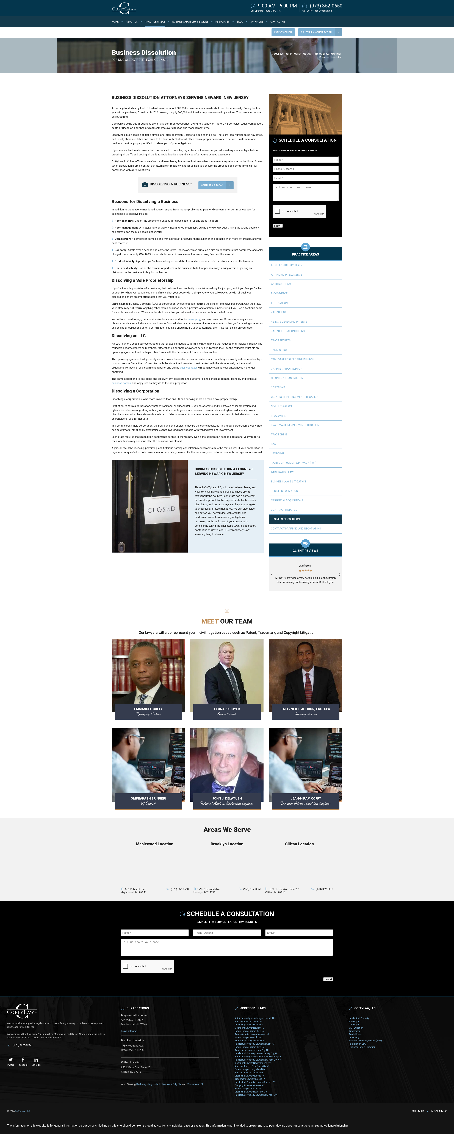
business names (121, 383)
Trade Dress (279, 434)
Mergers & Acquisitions (287, 500)
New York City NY (171, 1084)
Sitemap (418, 1111)
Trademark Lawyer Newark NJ (250, 1040)
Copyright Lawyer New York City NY (253, 1063)
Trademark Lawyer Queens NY (250, 1079)
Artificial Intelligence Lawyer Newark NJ (255, 1018)
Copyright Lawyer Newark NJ (249, 1027)
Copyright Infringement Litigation (294, 397)
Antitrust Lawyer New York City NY (252, 1066)
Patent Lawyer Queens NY (248, 1088)
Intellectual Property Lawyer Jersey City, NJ (256, 1053)
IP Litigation (279, 302)
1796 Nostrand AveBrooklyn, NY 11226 (206, 891)
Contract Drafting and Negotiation (296, 528)
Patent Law (278, 312)
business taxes (189, 367)
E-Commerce (279, 293)
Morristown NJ (195, 1084)
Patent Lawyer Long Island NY (250, 1069)
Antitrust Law (281, 284)
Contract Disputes (284, 509)
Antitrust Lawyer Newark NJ (249, 1021)
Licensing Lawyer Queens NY (249, 1075)
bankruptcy (194, 319)
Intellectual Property (286, 265)
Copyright (278, 387)
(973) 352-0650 (326, 6)
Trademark (278, 415)
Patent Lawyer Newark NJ (248, 1037)
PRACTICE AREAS (300, 54)
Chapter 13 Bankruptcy (287, 378)
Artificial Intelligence (286, 274)
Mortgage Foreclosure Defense (292, 359)
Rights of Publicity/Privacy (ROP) (293, 462)
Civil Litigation (281, 406)
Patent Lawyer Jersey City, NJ (249, 1031)
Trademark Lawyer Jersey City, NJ (252, 1050)
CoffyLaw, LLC (280, 54)
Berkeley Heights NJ (148, 1084)
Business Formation (284, 491)
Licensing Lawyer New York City (251, 1091)
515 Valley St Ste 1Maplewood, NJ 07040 (134, 891)
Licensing (277, 453)
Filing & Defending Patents (289, 321)
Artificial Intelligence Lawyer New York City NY (258, 1056)
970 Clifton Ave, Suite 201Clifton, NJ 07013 (282, 891)
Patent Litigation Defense (288, 331)
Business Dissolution (285, 519)
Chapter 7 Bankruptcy (286, 368)
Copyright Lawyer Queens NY (249, 1085)
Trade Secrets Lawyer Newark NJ (252, 1034)
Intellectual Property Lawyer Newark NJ (255, 1043)
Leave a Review (129, 1031)
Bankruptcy (279, 350)
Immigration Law (282, 472)
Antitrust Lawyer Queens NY (249, 1072)
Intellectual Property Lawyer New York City (256, 1095)
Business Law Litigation (327, 54)
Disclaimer (439, 1111)
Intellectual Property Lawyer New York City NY (258, 1059)
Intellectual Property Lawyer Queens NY (255, 1082)
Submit (277, 225)
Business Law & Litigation (288, 481)
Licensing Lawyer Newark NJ (249, 1024)
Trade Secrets (281, 340)
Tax (273, 444)
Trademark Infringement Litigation (295, 425)
